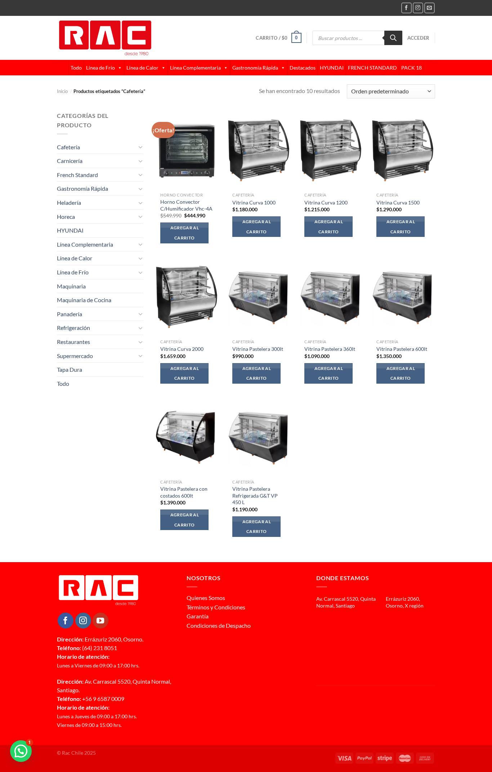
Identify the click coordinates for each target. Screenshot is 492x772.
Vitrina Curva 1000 (254, 202)
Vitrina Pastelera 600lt (401, 349)
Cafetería (68, 147)
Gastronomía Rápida (255, 68)
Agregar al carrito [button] (184, 232)
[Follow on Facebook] (406, 8)
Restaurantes (73, 341)
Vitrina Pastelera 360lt (329, 349)
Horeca (66, 216)
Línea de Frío (100, 68)
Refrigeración (73, 327)
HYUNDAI (332, 68)
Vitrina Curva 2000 (181, 349)
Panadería (69, 313)
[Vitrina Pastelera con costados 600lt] (186, 437)
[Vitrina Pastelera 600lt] (402, 296)
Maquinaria (71, 286)
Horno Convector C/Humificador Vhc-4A (186, 205)
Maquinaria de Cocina (84, 299)
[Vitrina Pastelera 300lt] (258, 296)
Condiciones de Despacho (219, 625)
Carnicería (69, 160)
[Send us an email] (429, 8)
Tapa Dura (69, 369)
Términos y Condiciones (216, 607)
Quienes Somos (206, 597)
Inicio (64, 91)
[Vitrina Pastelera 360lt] (330, 296)
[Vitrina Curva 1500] (402, 150)
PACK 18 (411, 68)
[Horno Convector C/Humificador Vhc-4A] (186, 150)
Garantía (198, 616)
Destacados (303, 68)
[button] (21, 751)
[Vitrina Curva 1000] (258, 150)
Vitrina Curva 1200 (326, 202)
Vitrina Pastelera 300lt (257, 349)
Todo (76, 68)
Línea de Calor (142, 68)
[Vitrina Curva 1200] (330, 150)
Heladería (69, 202)
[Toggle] (140, 146)
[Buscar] (393, 38)
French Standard (77, 174)
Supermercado (75, 355)
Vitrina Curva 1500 (398, 202)
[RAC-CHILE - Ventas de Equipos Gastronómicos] (133, 38)
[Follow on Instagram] (418, 8)
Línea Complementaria (195, 68)
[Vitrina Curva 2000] (186, 296)
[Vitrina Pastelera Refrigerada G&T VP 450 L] (258, 437)
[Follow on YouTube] (100, 620)
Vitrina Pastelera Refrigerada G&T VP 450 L (255, 495)
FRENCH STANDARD (372, 68)
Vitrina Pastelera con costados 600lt (183, 492)
